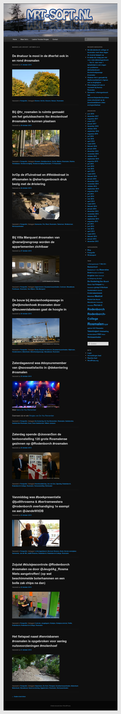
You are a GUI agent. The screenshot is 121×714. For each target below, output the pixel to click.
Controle (38, 623)
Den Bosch (104, 281)
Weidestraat (69, 224)
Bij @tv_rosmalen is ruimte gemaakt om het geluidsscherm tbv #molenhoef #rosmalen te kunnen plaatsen (40, 116)
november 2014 (93, 184)
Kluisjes (52, 623)
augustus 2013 (92, 221)
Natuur (53, 101)
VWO (99, 334)
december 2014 (92, 181)
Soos (30, 423)
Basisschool (92, 267)
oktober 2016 (92, 128)
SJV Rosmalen (98, 328)
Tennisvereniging (26, 163)
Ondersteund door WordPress (60, 706)
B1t (105, 264)
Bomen (37, 101)
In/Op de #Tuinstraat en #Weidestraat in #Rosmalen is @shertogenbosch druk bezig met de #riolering (40, 179)
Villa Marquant (40, 289)
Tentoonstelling (39, 486)
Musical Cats (91, 299)
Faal (93, 284)
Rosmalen (60, 101)
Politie (70, 623)
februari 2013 (92, 236)
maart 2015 (91, 174)
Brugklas (90, 275)
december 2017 (92, 116)
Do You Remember (50, 421)
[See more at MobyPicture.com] (35, 95)
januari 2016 (91, 148)
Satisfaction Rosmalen (19, 423)
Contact (55, 39)
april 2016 (91, 141)
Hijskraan (71, 350)
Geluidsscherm (46, 161)
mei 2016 (90, 139)
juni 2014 (90, 196)
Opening (59, 484)
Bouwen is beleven (45, 350)
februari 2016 (92, 146)
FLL (103, 284)
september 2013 (93, 219)
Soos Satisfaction (38, 423)
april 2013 (91, 231)
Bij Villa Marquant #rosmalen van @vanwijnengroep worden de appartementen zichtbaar (36, 242)
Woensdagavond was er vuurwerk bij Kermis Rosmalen (96, 87)
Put (44, 224)
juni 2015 (90, 166)
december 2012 (92, 241)
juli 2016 (90, 136)
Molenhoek (26, 352)
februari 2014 (92, 206)
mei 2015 (90, 169)
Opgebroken (44, 688)
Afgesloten (38, 686)
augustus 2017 (92, 119)
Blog (89, 250)
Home (15, 39)
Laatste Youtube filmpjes (40, 39)
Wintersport (91, 255)
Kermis (100, 290)
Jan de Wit (23, 553)
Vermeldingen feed (94, 355)
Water (103, 334)
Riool (47, 224)
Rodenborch (66, 484)
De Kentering (39, 421)
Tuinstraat (60, 224)
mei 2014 (90, 199)
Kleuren (48, 101)
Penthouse (15, 289)
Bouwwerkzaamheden (51, 287)
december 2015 (92, 151)
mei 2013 (90, 229)
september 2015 (93, 159)
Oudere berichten (19, 696)
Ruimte (72, 161)
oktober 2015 (92, 156)
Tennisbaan (16, 163)
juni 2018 (90, 114)
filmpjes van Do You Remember (41, 415)
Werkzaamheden (18, 226)
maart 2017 (91, 121)
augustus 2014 (92, 191)
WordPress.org (92, 360)
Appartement (39, 287)
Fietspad (52, 686)
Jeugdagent (45, 623)
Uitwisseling (104, 331)
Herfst (42, 101)
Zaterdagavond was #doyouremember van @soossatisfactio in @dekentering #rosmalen (40, 367)
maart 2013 (91, 234)
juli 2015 (90, 164)
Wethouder (48, 486)
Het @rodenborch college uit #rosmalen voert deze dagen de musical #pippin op (97, 52)
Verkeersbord (92, 334)
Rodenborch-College (19, 486)
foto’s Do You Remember (26, 409)
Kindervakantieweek (94, 293)
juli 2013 (90, 224)
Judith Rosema (33, 553)
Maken (59, 161)
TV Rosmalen (56, 163)
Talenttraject (93, 331)
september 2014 (93, 189)
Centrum (63, 287)
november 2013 (93, 214)
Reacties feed (92, 358)
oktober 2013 (92, 216)
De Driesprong (91, 278)
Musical (98, 296)
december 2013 (92, 211)
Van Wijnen (31, 289)
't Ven (101, 264)
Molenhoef (74, 686)
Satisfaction (69, 421)
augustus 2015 (92, 161)
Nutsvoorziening (34, 688)
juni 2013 (90, 226)
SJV (106, 324)
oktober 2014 (92, 186)
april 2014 (91, 201)
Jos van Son (51, 484)
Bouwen (37, 161)
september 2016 (93, 131)
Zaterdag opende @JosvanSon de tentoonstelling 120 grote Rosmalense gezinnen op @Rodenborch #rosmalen (40, 439)
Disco (89, 284)
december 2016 (92, 126)
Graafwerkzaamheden (63, 686)
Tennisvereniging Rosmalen (42, 163)
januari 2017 (91, 123)
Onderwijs (99, 302)
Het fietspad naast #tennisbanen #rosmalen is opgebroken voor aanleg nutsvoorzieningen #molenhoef (39, 641)
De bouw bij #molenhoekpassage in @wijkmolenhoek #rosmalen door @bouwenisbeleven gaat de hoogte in (39, 304)
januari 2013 (91, 239)
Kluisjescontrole (61, 623)
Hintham (104, 287)
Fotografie (23, 101)
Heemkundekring (40, 484)
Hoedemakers (17, 352)
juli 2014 (90, 194)
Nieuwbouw (70, 287)
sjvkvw (89, 328)
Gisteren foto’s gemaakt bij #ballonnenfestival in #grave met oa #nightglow (97, 80)
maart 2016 (91, 144)
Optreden (90, 305)
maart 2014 (91, 204)
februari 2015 (92, 176)
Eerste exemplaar (70, 551)
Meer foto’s (24, 39)
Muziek (98, 299)
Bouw (37, 350)
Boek (62, 551)
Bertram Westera (53, 551)
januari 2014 (91, 209)
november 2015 (93, 154)
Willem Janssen (50, 423)
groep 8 (97, 287)
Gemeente (38, 224)
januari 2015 (91, 179)
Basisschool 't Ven (93, 270)
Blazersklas (104, 269)
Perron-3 (98, 305)
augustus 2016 (92, 134)
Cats (96, 275)
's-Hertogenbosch (41, 551)
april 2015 (91, 171)
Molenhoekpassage (37, 352)
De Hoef (45, 686)
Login (89, 353)
